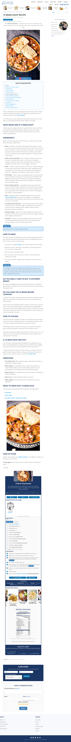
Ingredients (9, 88)
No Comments (20, 17)
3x (10, 519)
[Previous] (4, 8)
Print (12, 497)
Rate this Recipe (23, 702)
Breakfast (38, 720)
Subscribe (26, 676)
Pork (16, 659)
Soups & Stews (11, 11)
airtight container (23, 457)
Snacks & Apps (39, 726)
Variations (9, 102)
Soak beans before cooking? (13, 97)
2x (8, 519)
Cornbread (8, 392)
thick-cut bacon (15, 524)
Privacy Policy (3, 728)
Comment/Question (11, 688)
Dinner (37, 724)
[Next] (67, 8)
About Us (53, 35)
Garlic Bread (8, 395)
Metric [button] (16, 521)
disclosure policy (18, 21)
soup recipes (20, 115)
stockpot (19, 244)
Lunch (9, 659)
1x (6, 519)
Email (26, 696)
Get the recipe (10, 92)
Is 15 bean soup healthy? (12, 100)
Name (5, 696)
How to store (9, 105)
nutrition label (32, 354)
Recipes (6, 11)
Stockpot (11, 511)
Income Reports (4, 724)
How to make (9, 90)
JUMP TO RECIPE (8, 19)
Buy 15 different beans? (12, 95)
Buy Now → (10, 512)
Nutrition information (12, 107)
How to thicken (10, 99)
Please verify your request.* (10, 674)
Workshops (3, 722)
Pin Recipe (32, 577)
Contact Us (3, 726)
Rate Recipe (35, 497)
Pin (24, 497)
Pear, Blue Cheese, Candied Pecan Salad (16, 398)
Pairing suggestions (11, 104)
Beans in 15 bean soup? (12, 87)
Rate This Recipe (18, 577)
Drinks (37, 730)
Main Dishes (12, 659)
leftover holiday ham (11, 197)
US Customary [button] (9, 521)
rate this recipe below (22, 573)
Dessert (38, 728)
